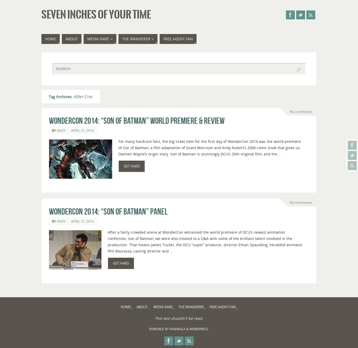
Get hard (132, 166)
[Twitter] (352, 155)
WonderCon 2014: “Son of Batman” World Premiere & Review (137, 121)
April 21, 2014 (82, 130)
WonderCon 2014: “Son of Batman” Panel (108, 211)
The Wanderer (191, 307)
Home (126, 307)
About (142, 307)
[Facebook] (352, 145)
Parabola (178, 329)
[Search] (298, 69)
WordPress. (199, 329)
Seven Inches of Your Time (96, 14)
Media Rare (163, 307)
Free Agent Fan (222, 307)
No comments (301, 111)
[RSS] (352, 165)
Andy (61, 130)
